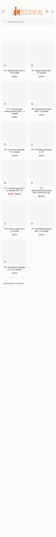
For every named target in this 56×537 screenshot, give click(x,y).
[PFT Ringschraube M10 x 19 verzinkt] (14, 55)
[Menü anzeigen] (3, 11)
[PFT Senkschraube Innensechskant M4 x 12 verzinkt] (14, 94)
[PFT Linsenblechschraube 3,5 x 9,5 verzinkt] (14, 252)
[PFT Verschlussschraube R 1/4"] (41, 134)
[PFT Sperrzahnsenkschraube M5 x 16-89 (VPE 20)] (41, 173)
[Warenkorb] (52, 11)
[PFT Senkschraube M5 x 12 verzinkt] (14, 213)
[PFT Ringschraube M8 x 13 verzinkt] (41, 55)
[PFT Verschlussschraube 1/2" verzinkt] (14, 134)
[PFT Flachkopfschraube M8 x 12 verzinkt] (41, 94)
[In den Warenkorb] (5, 65)
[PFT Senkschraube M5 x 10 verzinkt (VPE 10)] (14, 173)
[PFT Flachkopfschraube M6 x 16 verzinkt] (41, 213)
